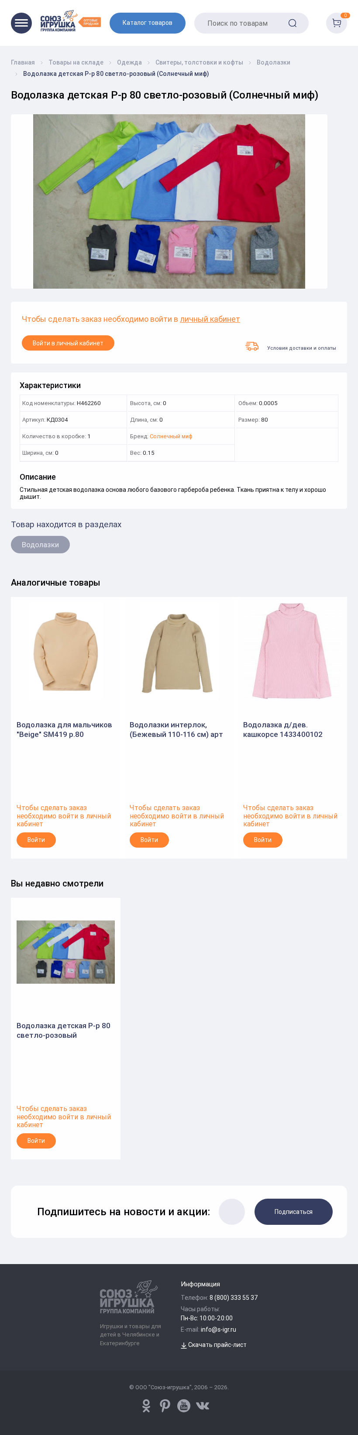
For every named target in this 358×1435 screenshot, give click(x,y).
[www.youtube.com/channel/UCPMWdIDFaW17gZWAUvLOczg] (183, 1405)
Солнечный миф (171, 436)
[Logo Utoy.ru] (71, 21)
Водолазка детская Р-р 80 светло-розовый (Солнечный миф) (63, 1030)
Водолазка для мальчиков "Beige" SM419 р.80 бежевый (64, 730)
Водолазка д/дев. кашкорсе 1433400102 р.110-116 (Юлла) (283, 730)
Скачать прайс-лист (217, 1344)
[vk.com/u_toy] (202, 1405)
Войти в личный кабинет (68, 343)
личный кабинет (210, 319)
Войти (36, 840)
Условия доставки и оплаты (301, 348)
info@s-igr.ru (218, 1329)
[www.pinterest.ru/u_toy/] (146, 1405)
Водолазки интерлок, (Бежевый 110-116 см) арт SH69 (176, 730)
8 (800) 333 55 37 (234, 1297)
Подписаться (294, 1212)
